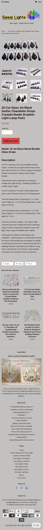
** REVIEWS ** (21, 415)
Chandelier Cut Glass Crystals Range (21, 409)
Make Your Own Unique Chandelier (21, 426)
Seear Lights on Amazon (21, 469)
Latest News (21, 352)
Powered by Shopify (31, 525)
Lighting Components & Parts (21, 423)
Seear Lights (20, 525)
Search (21, 450)
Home (3, 31)
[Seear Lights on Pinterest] (21, 488)
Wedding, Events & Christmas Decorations (21, 434)
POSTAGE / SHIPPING (21, 472)
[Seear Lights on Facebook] (16, 488)
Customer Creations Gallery (21, 455)
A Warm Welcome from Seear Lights (21, 453)
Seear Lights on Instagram (21, 458)
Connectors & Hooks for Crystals (21, 418)
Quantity (5, 128)
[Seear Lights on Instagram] (26, 488)
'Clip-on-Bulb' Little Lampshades (21, 429)
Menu (6, 2)
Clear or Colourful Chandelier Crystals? (21, 356)
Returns (21, 475)
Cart (39, 2)
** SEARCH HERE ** (21, 437)
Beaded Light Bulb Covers (21, 412)
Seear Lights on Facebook (21, 461)
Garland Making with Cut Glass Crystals (21, 440)
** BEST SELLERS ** (21, 420)
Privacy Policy (21, 478)
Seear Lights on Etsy (21, 467)
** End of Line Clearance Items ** (21, 432)
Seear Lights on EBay (21, 464)
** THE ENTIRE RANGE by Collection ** (21, 407)
